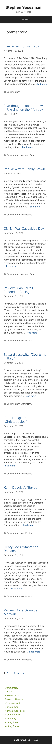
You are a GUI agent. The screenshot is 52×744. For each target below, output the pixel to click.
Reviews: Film (12, 695)
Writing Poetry (12, 726)
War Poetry (26, 214)
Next (20, 673)
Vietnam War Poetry (15, 711)
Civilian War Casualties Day (24, 228)
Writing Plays (11, 722)
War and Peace (28, 155)
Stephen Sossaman (23, 7)
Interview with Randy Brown (24, 169)
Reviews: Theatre (14, 699)
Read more (41, 84)
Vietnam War (11, 707)
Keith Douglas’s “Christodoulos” (15, 419)
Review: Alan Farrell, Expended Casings (19, 290)
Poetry (8, 691)
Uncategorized (12, 703)
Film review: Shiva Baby (21, 46)
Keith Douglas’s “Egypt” (21, 487)
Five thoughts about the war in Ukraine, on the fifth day (25, 107)
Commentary (13, 92)
